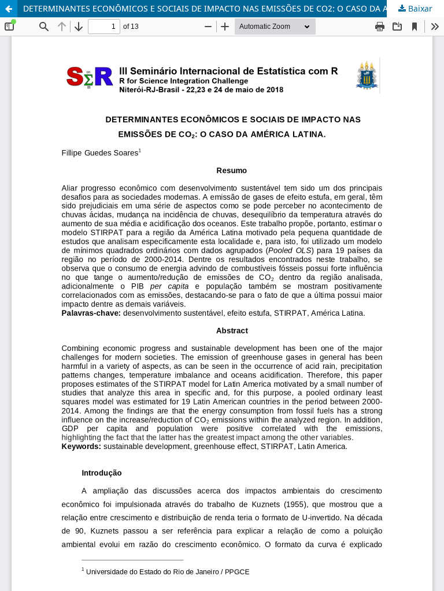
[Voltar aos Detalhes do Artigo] (8, 8)
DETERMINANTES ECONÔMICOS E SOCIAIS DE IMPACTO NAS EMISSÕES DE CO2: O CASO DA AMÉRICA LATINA (233, 8)
